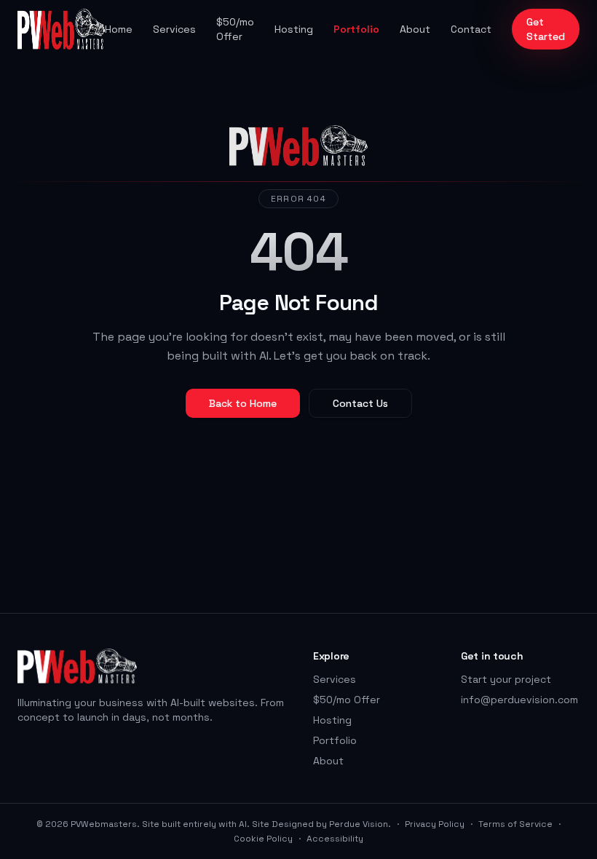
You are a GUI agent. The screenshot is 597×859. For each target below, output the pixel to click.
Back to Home (243, 403)
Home (119, 29)
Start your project (506, 679)
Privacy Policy (434, 824)
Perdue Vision (358, 824)
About (415, 29)
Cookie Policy (263, 838)
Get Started (545, 29)
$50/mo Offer (235, 29)
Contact (471, 29)
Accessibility (335, 838)
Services (174, 29)
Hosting (293, 29)
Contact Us (360, 403)
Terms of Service (515, 824)
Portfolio (356, 29)
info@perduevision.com (519, 699)
